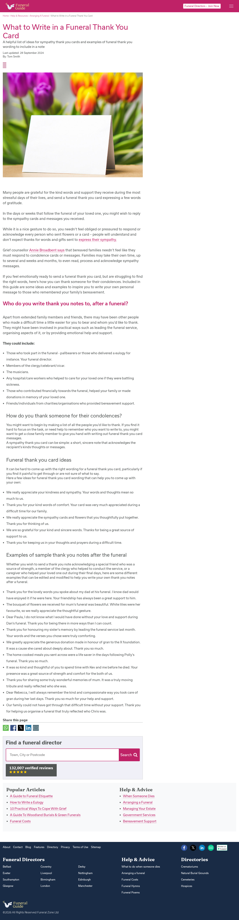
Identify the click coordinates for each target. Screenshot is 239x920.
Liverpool (46, 873)
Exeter (6, 873)
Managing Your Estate (139, 808)
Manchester (85, 885)
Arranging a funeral (133, 873)
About (6, 847)
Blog (28, 847)
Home (6, 15)
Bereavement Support (139, 821)
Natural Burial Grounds (195, 873)
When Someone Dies (138, 796)
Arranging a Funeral (138, 802)
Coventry (46, 866)
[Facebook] (13, 727)
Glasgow (8, 885)
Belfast (7, 866)
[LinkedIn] (28, 727)
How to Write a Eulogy (26, 802)
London (45, 885)
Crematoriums (189, 866)
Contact (18, 847)
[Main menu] (231, 6)
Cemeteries (187, 879)
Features (39, 847)
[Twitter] (21, 727)
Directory (52, 847)
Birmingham (48, 879)
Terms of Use (80, 847)
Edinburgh (84, 879)
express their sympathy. (98, 240)
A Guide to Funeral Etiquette (31, 796)
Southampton (11, 879)
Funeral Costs (20, 821)
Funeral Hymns (131, 886)
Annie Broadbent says (47, 250)
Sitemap (96, 847)
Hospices (186, 886)
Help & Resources (19, 15)
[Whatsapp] (6, 727)
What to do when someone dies (141, 866)
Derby (81, 866)
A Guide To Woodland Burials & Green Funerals (45, 815)
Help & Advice (138, 859)
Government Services (139, 815)
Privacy (65, 847)
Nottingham (85, 873)
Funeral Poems (131, 892)
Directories (194, 859)
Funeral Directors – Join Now (202, 6)
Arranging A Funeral (39, 15)
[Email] (36, 727)
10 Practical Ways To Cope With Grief (38, 808)
